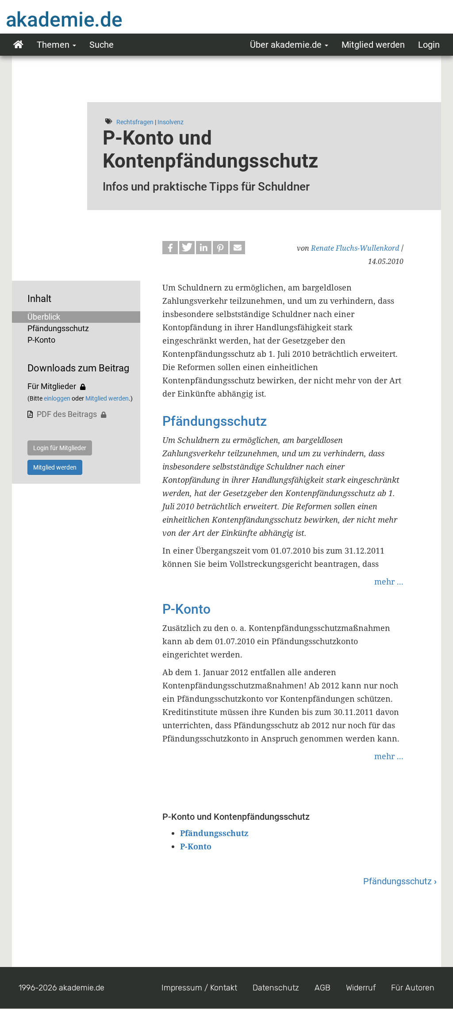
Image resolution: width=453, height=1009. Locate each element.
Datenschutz (276, 988)
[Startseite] (82, 19)
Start (18, 45)
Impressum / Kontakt (199, 988)
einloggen (57, 398)
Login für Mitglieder (59, 447)
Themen (54, 44)
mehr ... (388, 581)
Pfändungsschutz (58, 328)
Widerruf (361, 988)
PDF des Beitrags (67, 414)
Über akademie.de (287, 44)
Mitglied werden (373, 44)
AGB (322, 988)
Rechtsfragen (135, 122)
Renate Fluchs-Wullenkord (355, 248)
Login (429, 44)
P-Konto (41, 339)
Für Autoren (412, 988)
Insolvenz (170, 122)
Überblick (43, 316)
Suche (101, 44)
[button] (170, 247)
